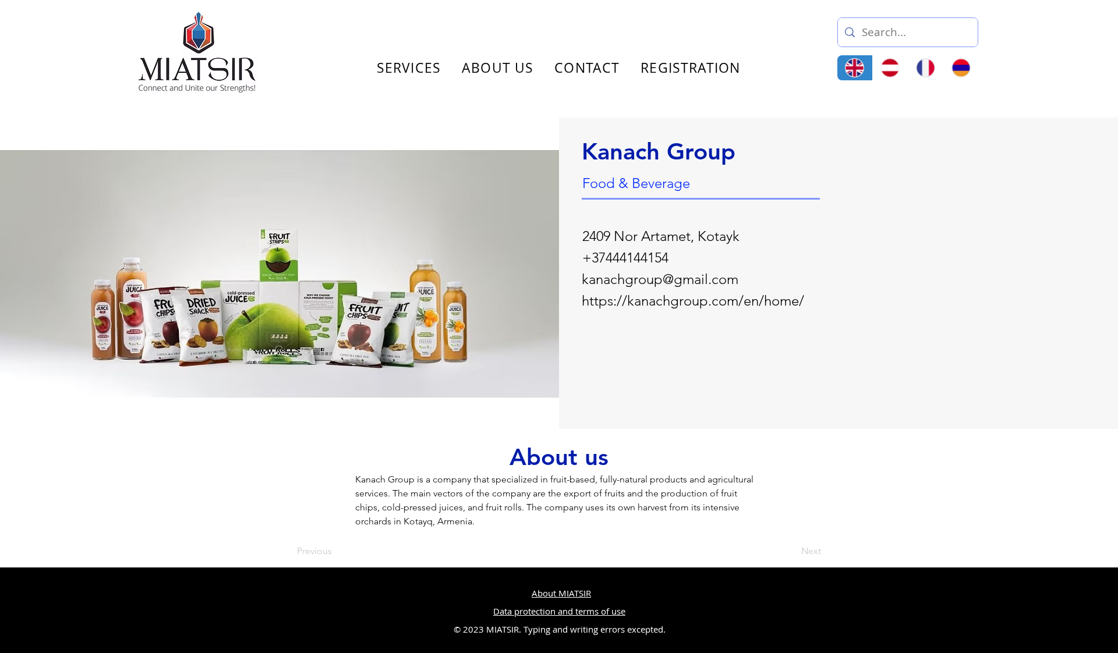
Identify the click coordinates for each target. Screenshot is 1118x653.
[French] (925, 67)
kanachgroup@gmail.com (660, 279)
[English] (854, 67)
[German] (890, 67)
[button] (1108, 28)
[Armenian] (960, 67)
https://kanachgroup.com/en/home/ (693, 300)
